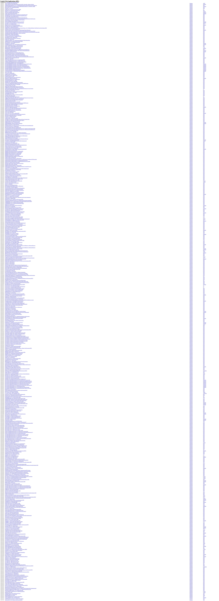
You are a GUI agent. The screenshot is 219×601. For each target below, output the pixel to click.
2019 (16, 2)
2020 (14, 2)
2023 (8, 2)
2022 (10, 2)
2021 (12, 2)
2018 (18, 2)
